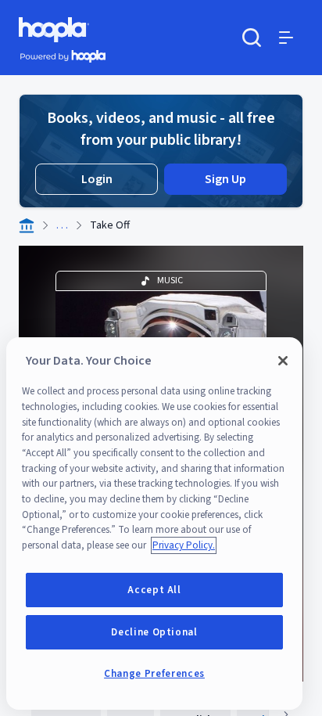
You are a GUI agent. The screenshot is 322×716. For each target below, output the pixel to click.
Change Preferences (154, 674)
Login (97, 179)
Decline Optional (154, 632)
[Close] (283, 361)
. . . (62, 225)
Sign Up (225, 179)
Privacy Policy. (183, 545)
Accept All (154, 590)
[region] (154, 523)
